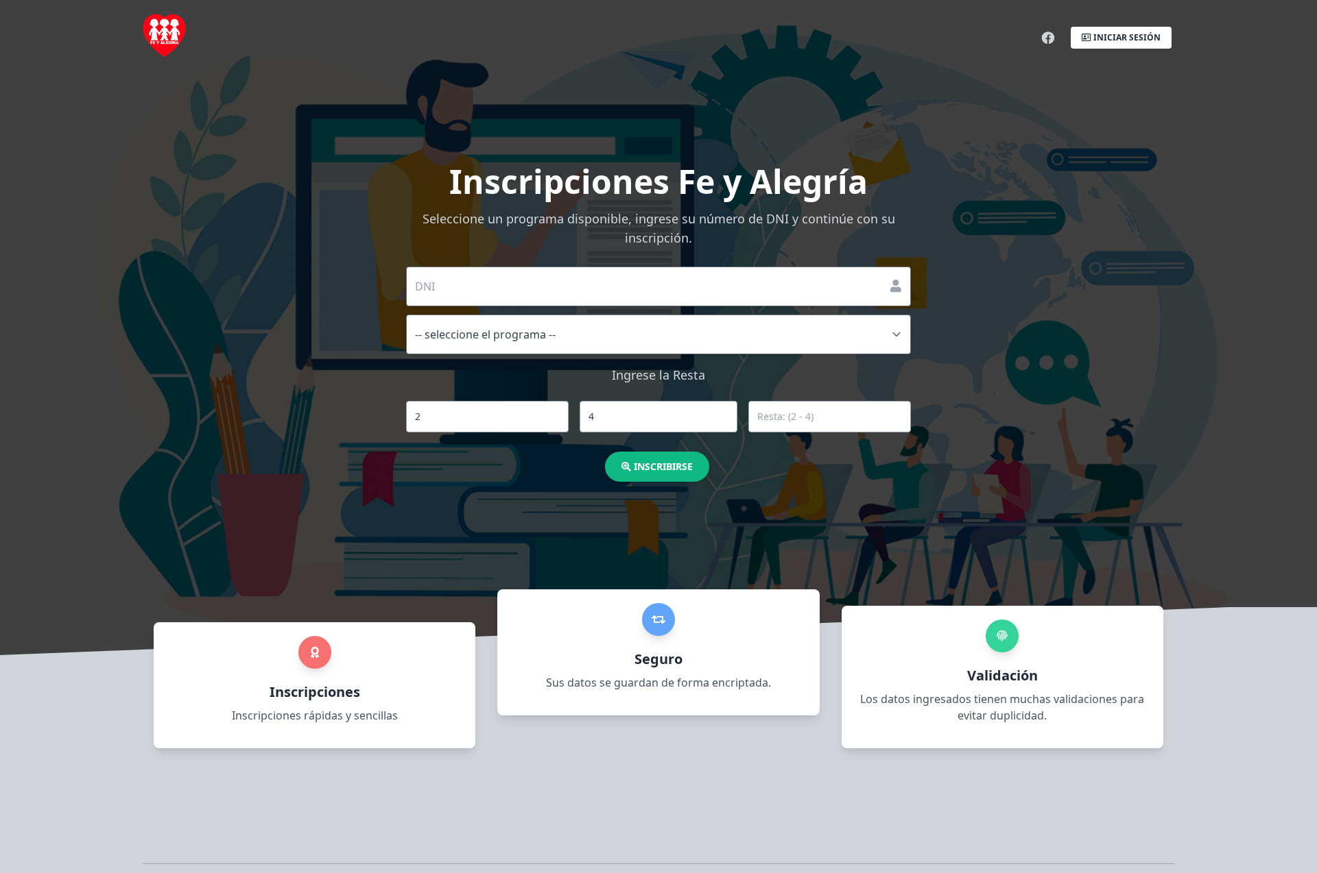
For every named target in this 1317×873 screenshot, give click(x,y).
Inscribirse (662, 466)
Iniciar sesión (1126, 37)
